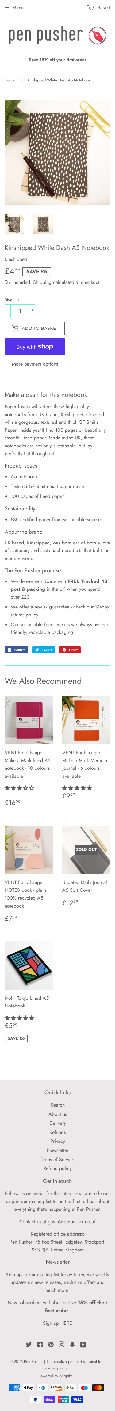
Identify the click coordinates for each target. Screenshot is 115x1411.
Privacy (57, 1141)
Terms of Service (57, 1159)
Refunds (57, 1132)
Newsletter (57, 1150)
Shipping (42, 282)
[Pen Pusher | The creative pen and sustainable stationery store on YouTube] (83, 1345)
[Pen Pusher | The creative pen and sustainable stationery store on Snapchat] (72, 1345)
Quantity (12, 299)
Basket (103, 7)
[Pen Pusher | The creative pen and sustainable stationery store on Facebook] (39, 1345)
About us (57, 1114)
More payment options (35, 363)
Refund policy (57, 1168)
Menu (18, 7)
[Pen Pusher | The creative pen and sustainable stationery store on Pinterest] (51, 1345)
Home (10, 80)
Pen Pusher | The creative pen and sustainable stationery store (62, 1365)
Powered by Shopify (55, 1376)
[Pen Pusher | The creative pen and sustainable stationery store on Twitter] (29, 1345)
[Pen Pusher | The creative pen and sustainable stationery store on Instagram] (62, 1345)
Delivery (57, 1123)
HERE (66, 1322)
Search (58, 1104)
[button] (20, 788)
